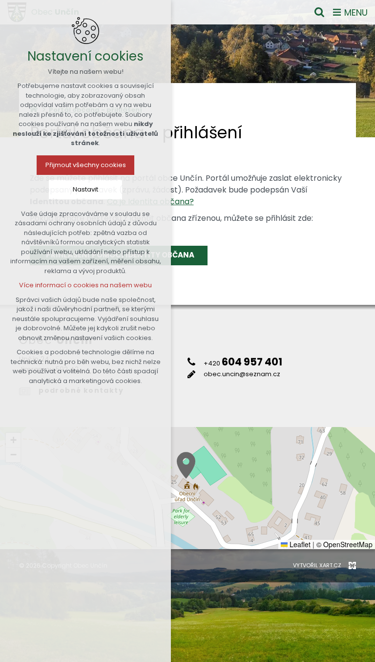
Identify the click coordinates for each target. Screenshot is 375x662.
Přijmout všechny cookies (85, 165)
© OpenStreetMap (344, 544)
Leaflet (299, 544)
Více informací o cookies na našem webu (85, 285)
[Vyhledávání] (319, 12)
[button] (186, 465)
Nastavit (85, 189)
